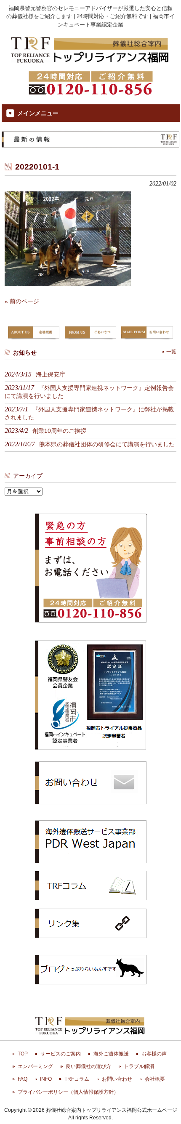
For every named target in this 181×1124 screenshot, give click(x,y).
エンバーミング (35, 1066)
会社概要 (155, 1079)
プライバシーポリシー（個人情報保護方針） (68, 1092)
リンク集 (90, 923)
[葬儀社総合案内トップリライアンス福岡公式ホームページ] (90, 63)
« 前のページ (22, 301)
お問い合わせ (117, 1079)
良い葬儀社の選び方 (88, 1066)
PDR (90, 841)
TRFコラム (90, 885)
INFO (46, 1079)
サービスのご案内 (60, 1054)
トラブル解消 (139, 1066)
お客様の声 (154, 1054)
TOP (23, 1054)
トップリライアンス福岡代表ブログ (90, 969)
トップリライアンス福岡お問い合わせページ (90, 782)
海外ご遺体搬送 (111, 1054)
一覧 (171, 351)
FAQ (22, 1079)
